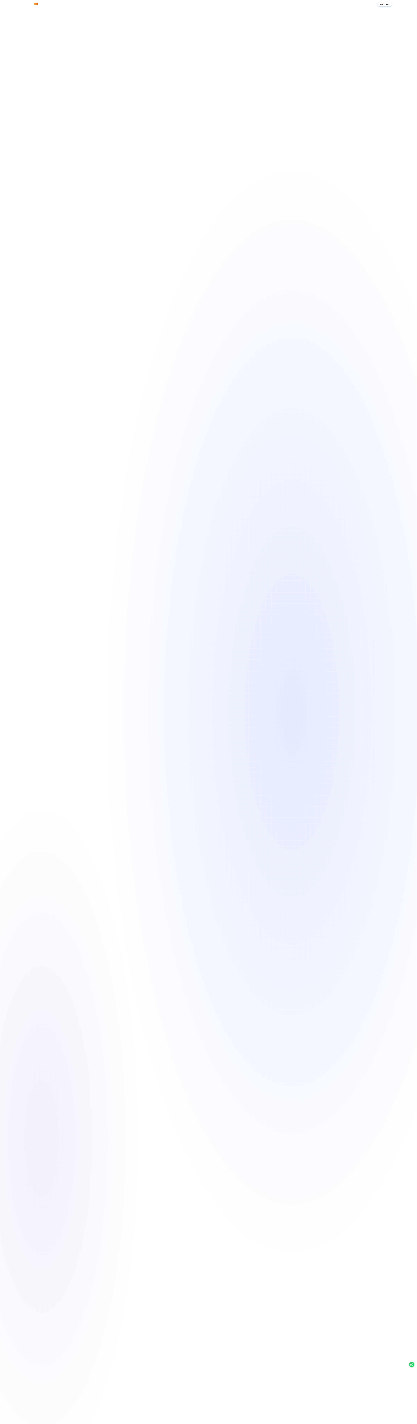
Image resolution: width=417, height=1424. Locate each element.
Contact (370, 4)
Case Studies (350, 4)
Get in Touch (384, 4)
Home (316, 4)
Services (336, 4)
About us (325, 4)
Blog (361, 4)
